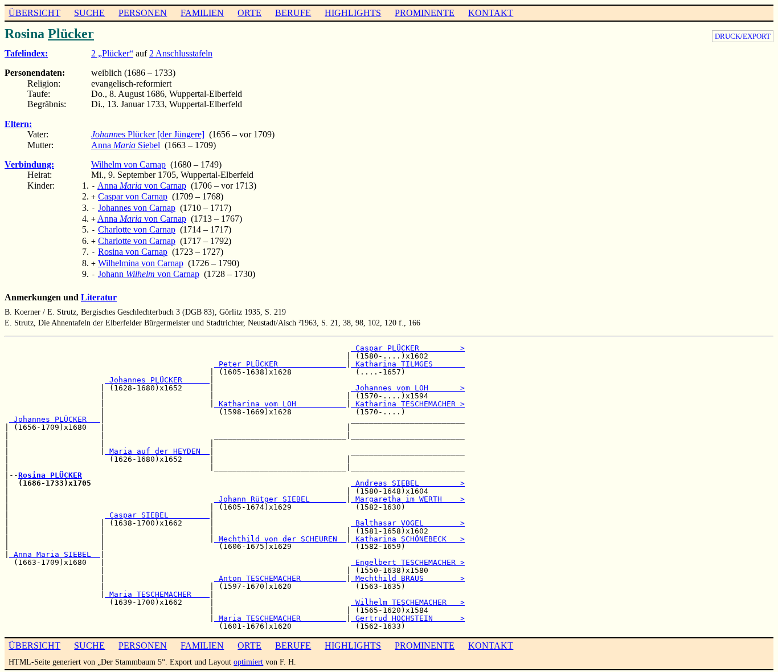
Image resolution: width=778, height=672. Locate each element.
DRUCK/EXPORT (743, 36)
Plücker (71, 33)
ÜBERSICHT (34, 13)
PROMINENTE (424, 13)
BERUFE (293, 13)
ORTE (249, 13)
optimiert (248, 661)
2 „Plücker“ (112, 53)
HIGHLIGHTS (353, 13)
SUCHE (89, 13)
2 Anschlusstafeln (180, 53)
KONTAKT (490, 13)
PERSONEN (142, 13)
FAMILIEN (202, 13)
